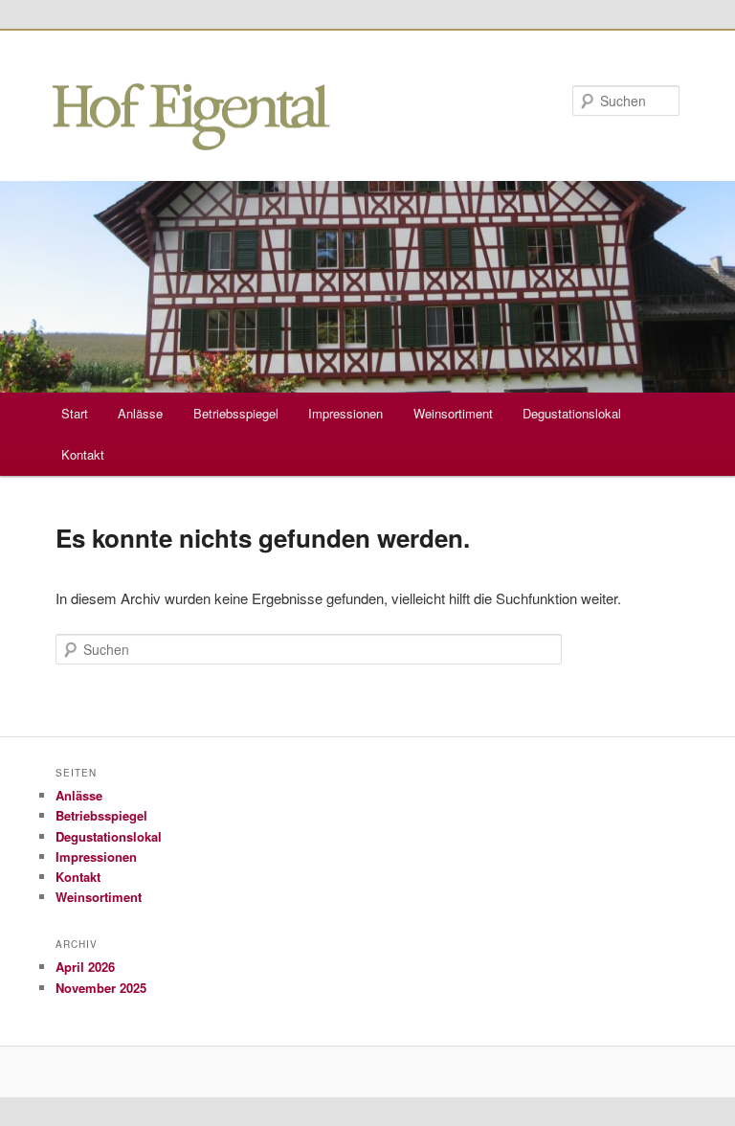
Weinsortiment (453, 413)
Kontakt (82, 454)
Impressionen (345, 413)
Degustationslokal (572, 413)
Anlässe (140, 413)
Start (74, 413)
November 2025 (101, 988)
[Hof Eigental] (191, 138)
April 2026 (85, 966)
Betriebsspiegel (235, 413)
